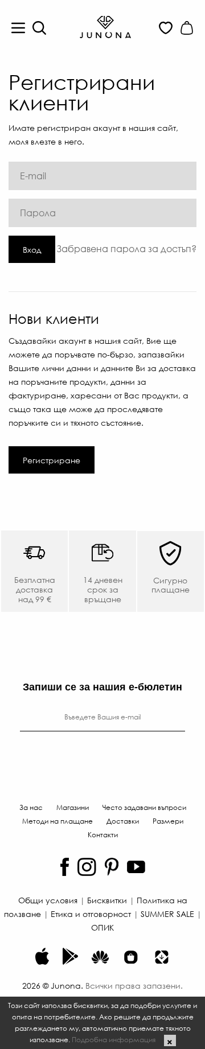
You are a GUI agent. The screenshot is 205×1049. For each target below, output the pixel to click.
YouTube (136, 867)
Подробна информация (113, 1039)
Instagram (86, 867)
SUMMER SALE (167, 913)
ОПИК (102, 927)
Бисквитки (107, 900)
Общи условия (47, 900)
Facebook (64, 867)
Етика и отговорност (91, 913)
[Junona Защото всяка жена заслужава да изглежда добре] (105, 26)
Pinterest (111, 867)
